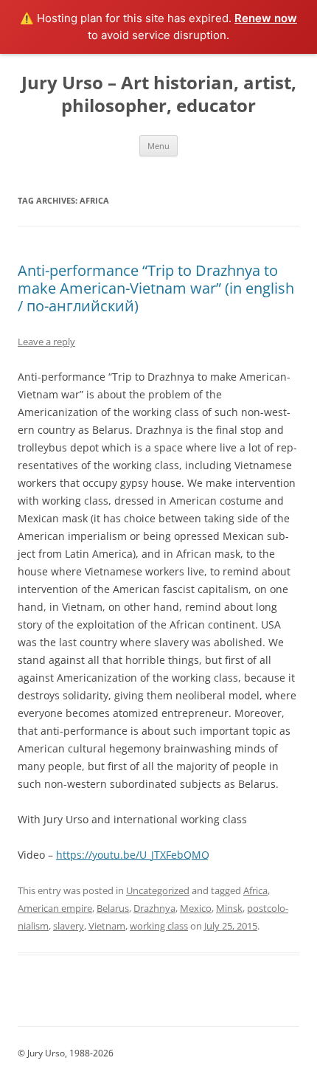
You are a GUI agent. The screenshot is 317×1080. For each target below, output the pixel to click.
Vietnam (106, 925)
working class (159, 925)
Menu (158, 145)
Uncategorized (157, 890)
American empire (55, 908)
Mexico (196, 908)
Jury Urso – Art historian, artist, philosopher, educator (158, 94)
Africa (255, 890)
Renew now (265, 18)
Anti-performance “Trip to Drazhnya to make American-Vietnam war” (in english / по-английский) (156, 288)
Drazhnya (154, 908)
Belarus (113, 908)
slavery (68, 925)
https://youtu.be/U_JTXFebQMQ (132, 855)
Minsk (229, 908)
